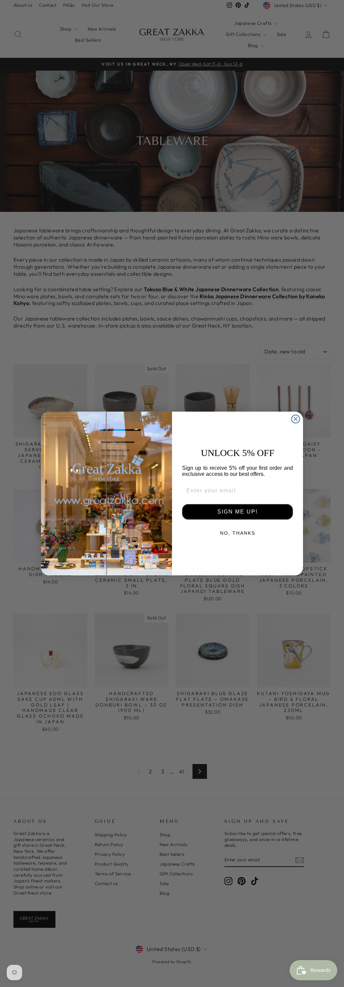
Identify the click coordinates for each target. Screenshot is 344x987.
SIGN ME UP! (237, 512)
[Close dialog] (296, 419)
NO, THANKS (237, 533)
